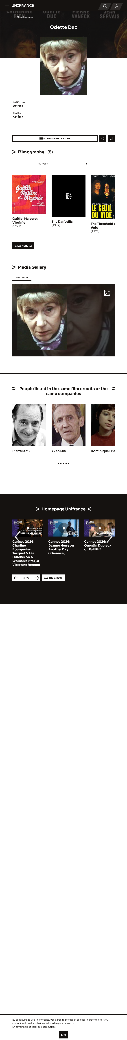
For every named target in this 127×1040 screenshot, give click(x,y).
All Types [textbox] (43, 163)
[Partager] (102, 138)
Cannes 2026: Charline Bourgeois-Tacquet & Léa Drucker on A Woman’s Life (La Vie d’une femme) (26, 553)
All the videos (53, 577)
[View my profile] (116, 6)
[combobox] (62, 163)
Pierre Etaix (21, 451)
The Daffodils (62, 222)
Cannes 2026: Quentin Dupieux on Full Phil (97, 545)
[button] (107, 293)
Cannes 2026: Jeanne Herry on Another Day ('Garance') (61, 547)
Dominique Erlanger (107, 451)
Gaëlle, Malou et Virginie (25, 221)
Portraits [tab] (21, 277)
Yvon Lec (59, 451)
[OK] (63, 1034)
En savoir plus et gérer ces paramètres (34, 1026)
